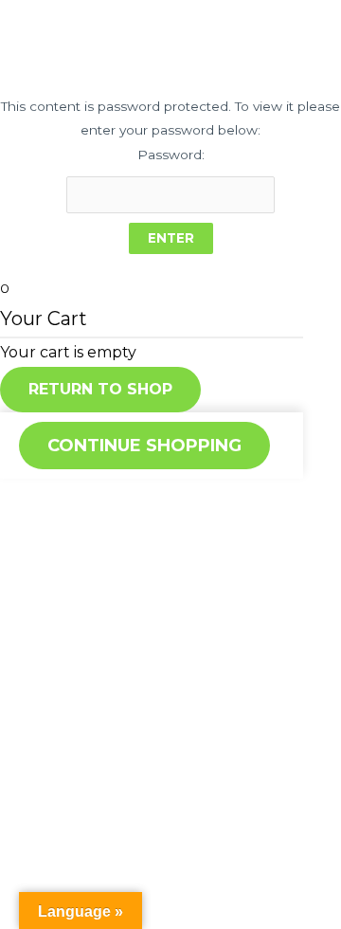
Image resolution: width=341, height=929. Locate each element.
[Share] (89, 495)
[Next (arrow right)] (89, 526)
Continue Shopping (144, 445)
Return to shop (100, 389)
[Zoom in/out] (210, 495)
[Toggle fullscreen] (149, 495)
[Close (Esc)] (28, 495)
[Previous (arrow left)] (28, 526)
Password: (171, 154)
